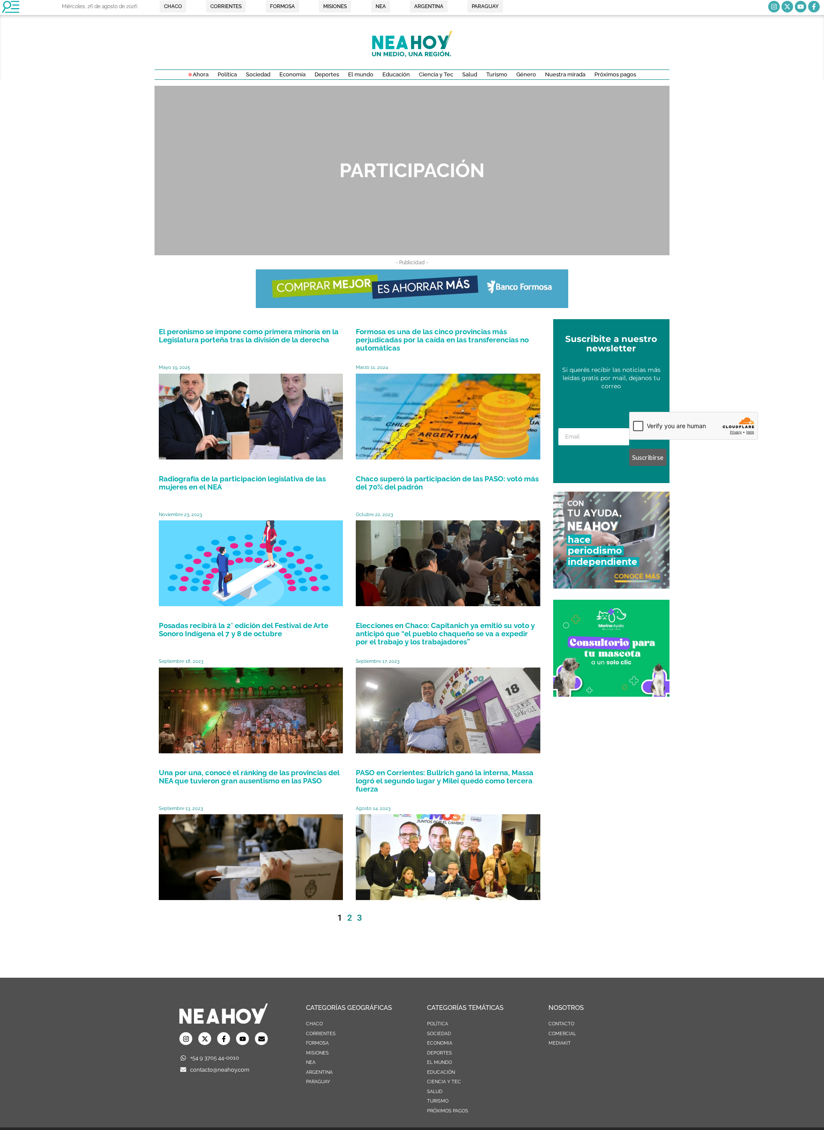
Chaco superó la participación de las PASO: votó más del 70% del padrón (447, 482)
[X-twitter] (787, 6)
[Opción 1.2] (611, 586)
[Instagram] (774, 6)
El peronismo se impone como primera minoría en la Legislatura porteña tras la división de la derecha (249, 335)
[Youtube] (800, 6)
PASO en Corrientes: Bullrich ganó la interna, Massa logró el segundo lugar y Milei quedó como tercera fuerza (444, 780)
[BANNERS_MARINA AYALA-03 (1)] (611, 694)
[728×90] (412, 305)
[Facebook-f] (814, 6)
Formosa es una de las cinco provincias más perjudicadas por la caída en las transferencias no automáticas (442, 339)
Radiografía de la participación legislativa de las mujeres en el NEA (242, 482)
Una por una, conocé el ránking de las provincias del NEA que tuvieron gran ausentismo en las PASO (249, 776)
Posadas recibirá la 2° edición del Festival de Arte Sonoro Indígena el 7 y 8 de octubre (243, 629)
